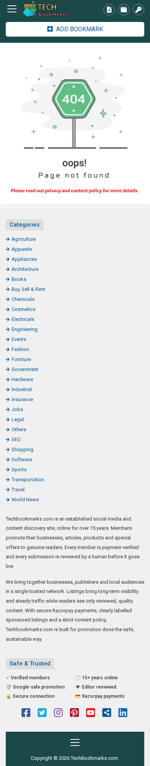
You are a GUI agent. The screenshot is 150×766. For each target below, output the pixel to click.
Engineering (25, 329)
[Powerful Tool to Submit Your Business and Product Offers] (48, 9)
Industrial (22, 389)
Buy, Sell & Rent (28, 289)
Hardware (22, 379)
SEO (16, 439)
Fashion (20, 349)
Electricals (23, 319)
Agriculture (24, 239)
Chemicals (23, 299)
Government (25, 369)
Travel (18, 489)
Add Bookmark (79, 29)
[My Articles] (109, 9)
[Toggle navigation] (12, 9)
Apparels (22, 249)
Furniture (21, 359)
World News (25, 499)
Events (19, 339)
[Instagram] (58, 713)
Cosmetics (23, 309)
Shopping (22, 449)
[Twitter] (42, 713)
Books (19, 279)
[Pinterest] (74, 713)
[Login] (138, 9)
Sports (19, 469)
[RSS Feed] (106, 713)
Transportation (28, 479)
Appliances (24, 259)
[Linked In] (122, 713)
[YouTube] (90, 713)
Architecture (25, 269)
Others (19, 429)
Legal (18, 419)
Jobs (17, 409)
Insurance (22, 399)
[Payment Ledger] (124, 9)
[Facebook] (26, 713)
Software (22, 459)
